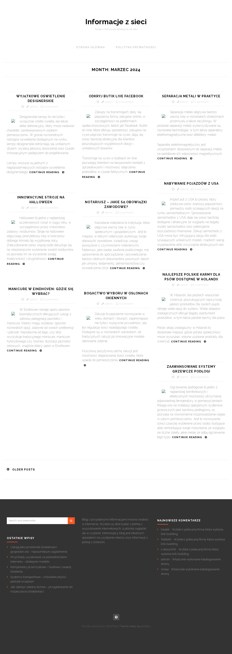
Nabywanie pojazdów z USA (191, 183)
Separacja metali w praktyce (191, 96)
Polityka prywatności (136, 47)
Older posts (23, 469)
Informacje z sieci (116, 21)
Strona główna (90, 47)
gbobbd (145, 626)
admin (34, 106)
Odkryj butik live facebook (116, 96)
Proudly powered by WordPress (100, 626)
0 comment (51, 106)
